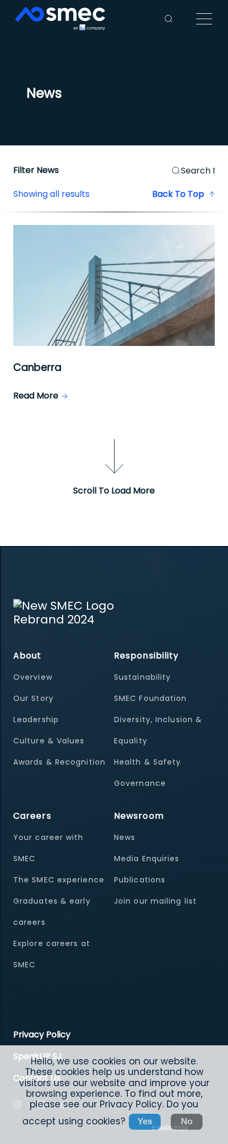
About (27, 655)
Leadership (36, 719)
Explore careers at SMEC (51, 954)
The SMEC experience (58, 879)
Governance (140, 783)
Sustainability (142, 677)
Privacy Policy (42, 1034)
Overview (32, 677)
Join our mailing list (155, 901)
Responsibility (146, 655)
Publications (139, 879)
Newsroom (139, 816)
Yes (144, 1121)
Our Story (33, 698)
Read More (35, 395)
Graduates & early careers (52, 912)
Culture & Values (49, 740)
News (124, 837)
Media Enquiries (147, 858)
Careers (32, 816)
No (186, 1121)
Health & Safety (147, 762)
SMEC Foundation (150, 698)
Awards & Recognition (59, 762)
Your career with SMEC (48, 848)
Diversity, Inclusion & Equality (158, 730)
